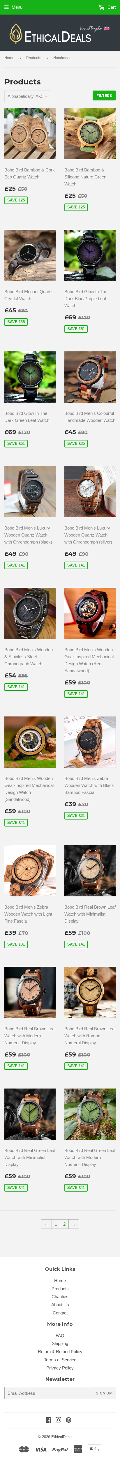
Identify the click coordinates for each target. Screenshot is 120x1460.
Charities (60, 1296)
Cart (111, 7)
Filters (104, 95)
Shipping (60, 1343)
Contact (60, 1312)
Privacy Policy (60, 1367)
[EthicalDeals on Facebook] (48, 1420)
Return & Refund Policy (60, 1351)
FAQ (60, 1335)
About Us (60, 1304)
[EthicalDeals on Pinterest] (69, 1420)
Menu (17, 7)
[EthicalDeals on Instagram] (58, 1420)
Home (9, 58)
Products (33, 58)
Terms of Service (60, 1359)
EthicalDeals (62, 1437)
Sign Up (104, 1393)
